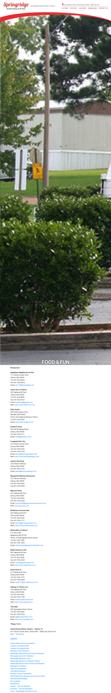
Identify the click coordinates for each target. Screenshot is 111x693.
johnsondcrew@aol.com (24, 422)
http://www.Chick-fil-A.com (24, 405)
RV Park (65, 8)
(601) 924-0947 (95, 4)
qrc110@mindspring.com (24, 385)
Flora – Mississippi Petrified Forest (23, 691)
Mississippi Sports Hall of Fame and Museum (27, 663)
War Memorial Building (18, 679)
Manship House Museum (19, 651)
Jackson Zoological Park (19, 646)
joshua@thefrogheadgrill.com (26, 454)
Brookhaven (14, 684)
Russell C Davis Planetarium (20, 674)
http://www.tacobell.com (23, 619)
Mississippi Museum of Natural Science (25, 661)
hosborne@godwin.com (24, 402)
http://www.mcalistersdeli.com (26, 525)
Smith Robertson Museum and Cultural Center (27, 676)
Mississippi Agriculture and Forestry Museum (27, 653)
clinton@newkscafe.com (24, 562)
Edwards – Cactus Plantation (21, 689)
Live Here (82, 8)
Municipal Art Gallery (18, 666)
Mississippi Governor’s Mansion (22, 656)
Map (12, 634)
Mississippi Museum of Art (20, 658)
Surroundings (15, 681)
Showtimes (20, 634)
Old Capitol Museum (18, 671)
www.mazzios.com (21, 506)
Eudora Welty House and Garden (22, 643)
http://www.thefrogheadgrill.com (26, 456)
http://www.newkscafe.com (24, 565)
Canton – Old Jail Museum (20, 686)
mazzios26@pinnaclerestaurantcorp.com (30, 503)
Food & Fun (92, 8)
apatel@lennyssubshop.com (25, 471)
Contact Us (103, 8)
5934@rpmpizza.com (23, 437)
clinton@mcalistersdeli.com (25, 523)
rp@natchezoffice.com (23, 617)
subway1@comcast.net (24, 599)
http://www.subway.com (23, 602)
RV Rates (73, 8)
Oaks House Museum (18, 668)
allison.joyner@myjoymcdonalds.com (29, 545)
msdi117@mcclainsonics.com (26, 582)
